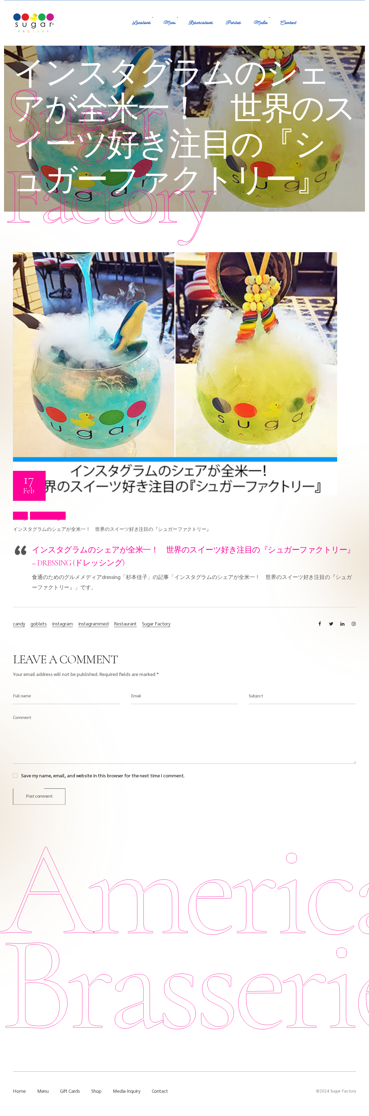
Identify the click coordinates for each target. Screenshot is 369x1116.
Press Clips (48, 516)
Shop (96, 1091)
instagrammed (93, 623)
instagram (62, 623)
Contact (288, 22)
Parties (233, 22)
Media (260, 22)
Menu (169, 22)
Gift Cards (70, 1091)
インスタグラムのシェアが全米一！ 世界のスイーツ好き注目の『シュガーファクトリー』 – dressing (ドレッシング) (193, 556)
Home (19, 1091)
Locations (141, 22)
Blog (20, 516)
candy (19, 623)
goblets (39, 623)
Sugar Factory (156, 623)
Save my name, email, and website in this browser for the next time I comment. (103, 775)
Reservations (200, 22)
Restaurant (125, 623)
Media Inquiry (126, 1091)
